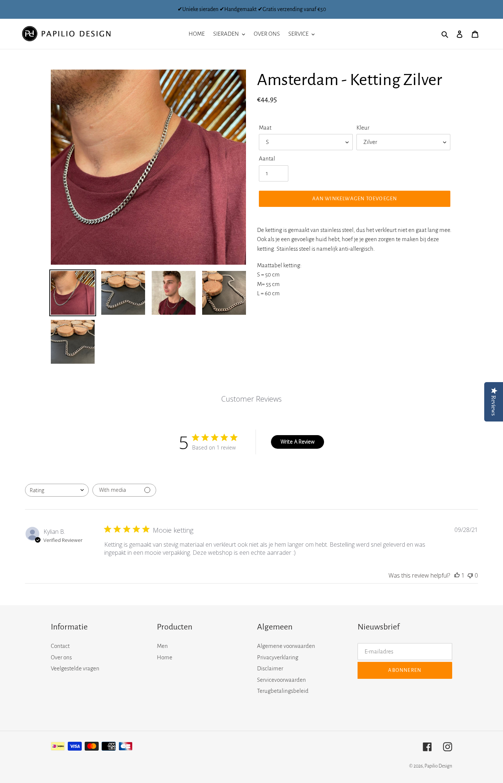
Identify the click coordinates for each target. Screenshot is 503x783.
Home (164, 657)
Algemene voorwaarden (286, 646)
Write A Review (297, 441)
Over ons (61, 657)
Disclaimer (270, 668)
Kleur (362, 127)
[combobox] (57, 490)
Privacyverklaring (277, 657)
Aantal (267, 158)
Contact (60, 646)
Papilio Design (438, 766)
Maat (265, 127)
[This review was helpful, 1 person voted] (457, 575)
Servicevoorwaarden (281, 680)
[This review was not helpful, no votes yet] (470, 575)
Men (162, 646)
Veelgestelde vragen (75, 668)
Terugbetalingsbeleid (283, 691)
